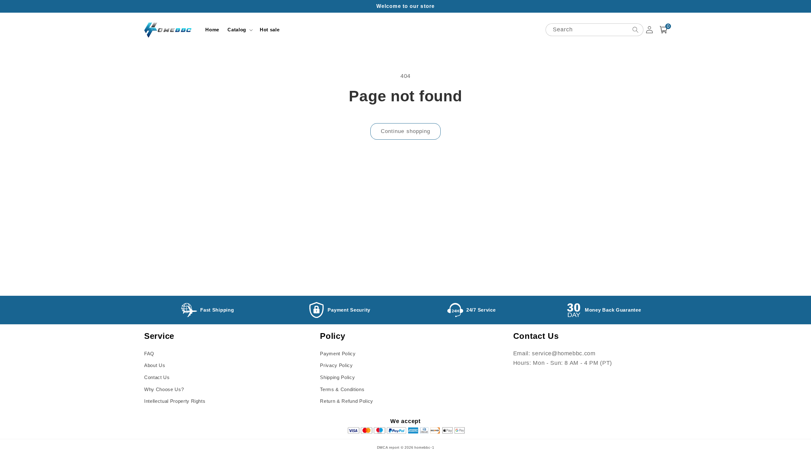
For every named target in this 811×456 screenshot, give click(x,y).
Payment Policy (337, 353)
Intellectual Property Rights (174, 401)
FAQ (149, 353)
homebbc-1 (424, 447)
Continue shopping (406, 131)
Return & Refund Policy (346, 401)
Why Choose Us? (164, 389)
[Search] (635, 29)
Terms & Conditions (342, 389)
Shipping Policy (337, 377)
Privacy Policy (336, 365)
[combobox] (594, 30)
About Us (154, 365)
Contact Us (157, 377)
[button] (239, 29)
